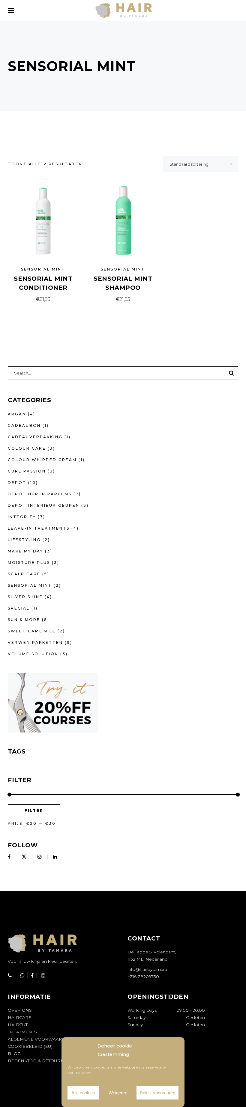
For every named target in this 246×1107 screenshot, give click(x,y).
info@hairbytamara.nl (149, 969)
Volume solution (33, 654)
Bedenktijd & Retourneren (42, 1060)
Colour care (27, 448)
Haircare (20, 1017)
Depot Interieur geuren (44, 505)
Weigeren (118, 1092)
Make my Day (25, 551)
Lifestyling (24, 539)
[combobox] (200, 164)
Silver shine (25, 597)
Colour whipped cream (42, 459)
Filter (34, 810)
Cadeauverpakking (35, 437)
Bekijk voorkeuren (157, 1092)
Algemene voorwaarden (40, 1039)
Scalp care (24, 574)
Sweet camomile (32, 631)
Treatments (22, 1032)
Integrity (22, 517)
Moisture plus (29, 562)
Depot (17, 482)
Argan (17, 414)
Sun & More (24, 619)
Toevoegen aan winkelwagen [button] (43, 299)
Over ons (20, 1010)
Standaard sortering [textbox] (189, 164)
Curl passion (27, 471)
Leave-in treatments (39, 528)
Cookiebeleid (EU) (30, 1046)
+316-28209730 (143, 976)
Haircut (18, 1024)
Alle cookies (83, 1092)
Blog (14, 1053)
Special (19, 608)
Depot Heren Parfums (40, 494)
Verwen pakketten (35, 642)
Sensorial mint (43, 269)
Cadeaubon (24, 425)
